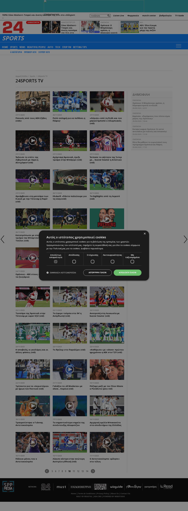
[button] (61, 272)
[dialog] (94, 255)
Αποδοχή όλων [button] (127, 272)
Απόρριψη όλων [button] (97, 272)
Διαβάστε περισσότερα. (92, 248)
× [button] (145, 234)
